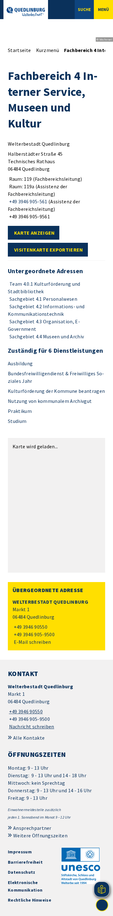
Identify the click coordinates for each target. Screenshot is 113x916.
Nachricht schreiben (31, 726)
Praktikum (20, 411)
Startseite (19, 50)
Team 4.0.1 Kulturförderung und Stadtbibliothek (44, 287)
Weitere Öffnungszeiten (40, 835)
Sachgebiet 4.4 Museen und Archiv (46, 336)
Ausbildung (20, 363)
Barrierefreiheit (25, 862)
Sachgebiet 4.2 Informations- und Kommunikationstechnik (46, 310)
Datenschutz (21, 872)
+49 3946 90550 (30, 627)
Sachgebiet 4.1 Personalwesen (43, 299)
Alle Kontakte (29, 738)
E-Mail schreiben (32, 642)
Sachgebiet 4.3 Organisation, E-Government (44, 325)
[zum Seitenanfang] (102, 905)
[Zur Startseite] (25, 11)
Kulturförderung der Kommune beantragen (56, 391)
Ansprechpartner (32, 828)
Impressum (20, 852)
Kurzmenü (47, 50)
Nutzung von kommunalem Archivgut (50, 401)
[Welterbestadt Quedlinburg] (56, 622)
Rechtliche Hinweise (29, 900)
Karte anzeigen (34, 233)
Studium (17, 421)
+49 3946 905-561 (27, 201)
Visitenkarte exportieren (48, 250)
